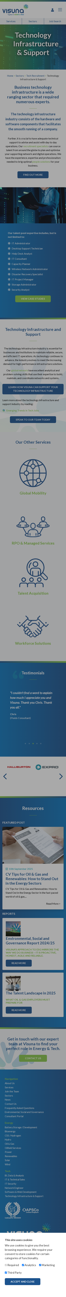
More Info (17, 1288)
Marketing (48, 1265)
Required (13, 1265)
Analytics (30, 1265)
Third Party (14, 1272)
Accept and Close (23, 1281)
